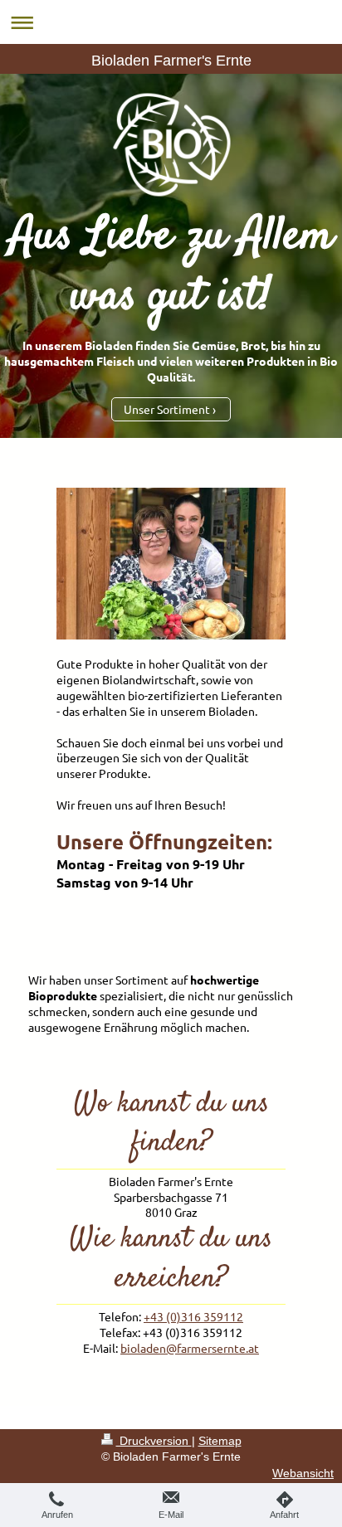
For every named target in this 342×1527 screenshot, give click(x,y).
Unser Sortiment (167, 408)
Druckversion (154, 1440)
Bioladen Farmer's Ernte (171, 60)
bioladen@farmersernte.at (189, 1347)
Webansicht (303, 1473)
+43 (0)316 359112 (193, 1316)
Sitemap (220, 1440)
